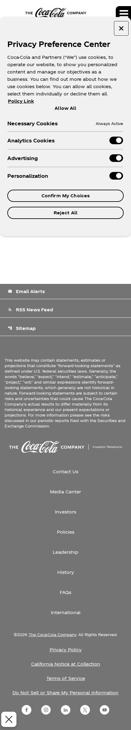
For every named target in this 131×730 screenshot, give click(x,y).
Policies (65, 532)
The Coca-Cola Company (52, 634)
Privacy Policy (66, 649)
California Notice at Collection (65, 664)
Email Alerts (26, 291)
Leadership (65, 552)
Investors (65, 511)
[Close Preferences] (8, 719)
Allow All (65, 108)
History (65, 572)
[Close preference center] (121, 28)
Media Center (65, 491)
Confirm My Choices (65, 195)
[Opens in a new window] (26, 710)
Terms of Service (65, 678)
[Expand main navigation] (123, 13)
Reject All (65, 212)
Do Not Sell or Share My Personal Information (65, 692)
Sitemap (22, 328)
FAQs (65, 592)
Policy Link (21, 101)
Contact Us (65, 471)
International (65, 612)
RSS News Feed (30, 309)
